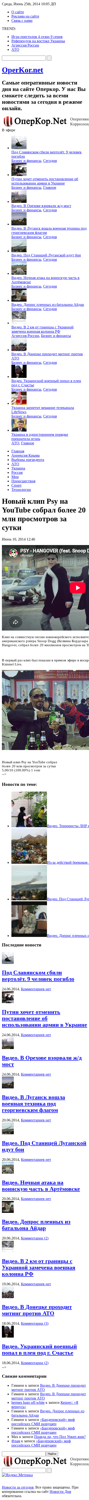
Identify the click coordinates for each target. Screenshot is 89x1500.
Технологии (21, 490)
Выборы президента (27, 460)
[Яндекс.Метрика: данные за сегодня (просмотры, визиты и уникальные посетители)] (17, 1475)
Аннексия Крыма (25, 455)
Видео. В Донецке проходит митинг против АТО (37, 1310)
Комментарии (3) (34, 1323)
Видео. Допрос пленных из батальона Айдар (47, 305)
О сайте (17, 12)
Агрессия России (25, 45)
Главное (49, 187)
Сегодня (50, 161)
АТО (15, 49)
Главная (17, 451)
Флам (15, 1441)
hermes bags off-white (28, 1402)
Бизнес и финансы (26, 161)
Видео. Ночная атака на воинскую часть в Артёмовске (41, 1185)
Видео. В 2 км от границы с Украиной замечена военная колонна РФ (42, 329)
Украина (18, 468)
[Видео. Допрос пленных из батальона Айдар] (8, 1212)
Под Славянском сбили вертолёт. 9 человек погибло (38, 975)
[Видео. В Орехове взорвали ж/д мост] (8, 1048)
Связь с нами (22, 21)
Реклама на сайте (25, 16)
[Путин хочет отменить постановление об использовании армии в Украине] (8, 1002)
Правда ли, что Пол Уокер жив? (60, 1437)
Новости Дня (60, 1492)
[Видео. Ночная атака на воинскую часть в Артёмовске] (8, 1172)
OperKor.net (22, 70)
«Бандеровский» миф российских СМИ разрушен (43, 1422)
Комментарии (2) (34, 1238)
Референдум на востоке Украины (38, 41)
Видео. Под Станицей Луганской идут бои (46, 255)
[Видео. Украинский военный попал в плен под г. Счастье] (8, 1336)
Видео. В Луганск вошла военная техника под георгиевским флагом (33, 1103)
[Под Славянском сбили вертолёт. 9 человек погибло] (8, 963)
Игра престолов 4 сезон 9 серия (36, 37)
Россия (17, 472)
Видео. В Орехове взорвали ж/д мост (41, 206)
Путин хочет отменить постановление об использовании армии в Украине (44, 181)
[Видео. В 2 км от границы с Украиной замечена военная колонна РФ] (8, 1251)
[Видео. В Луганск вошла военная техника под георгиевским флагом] (8, 1087)
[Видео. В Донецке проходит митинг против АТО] (8, 1297)
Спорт (16, 485)
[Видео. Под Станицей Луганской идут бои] (8, 1133)
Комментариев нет (36, 989)
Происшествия (23, 481)
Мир (15, 477)
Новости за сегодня (17, 1487)
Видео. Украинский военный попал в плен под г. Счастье (39, 1349)
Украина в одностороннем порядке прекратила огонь (39, 436)
